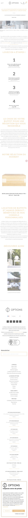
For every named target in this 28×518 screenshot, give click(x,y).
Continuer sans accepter (20, 513)
